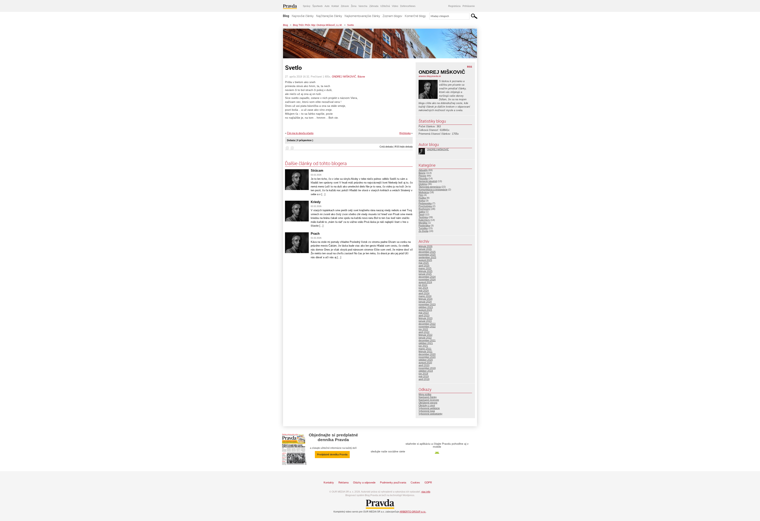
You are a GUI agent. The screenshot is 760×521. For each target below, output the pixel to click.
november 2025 (427, 254)
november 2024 (427, 279)
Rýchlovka (405, 133)
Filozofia (423, 178)
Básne (361, 76)
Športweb (317, 6)
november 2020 (427, 357)
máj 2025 (424, 263)
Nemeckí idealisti (428, 181)
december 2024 (427, 276)
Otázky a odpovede (364, 482)
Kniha (422, 200)
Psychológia (425, 206)
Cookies (415, 482)
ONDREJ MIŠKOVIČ (344, 76)
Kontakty (329, 482)
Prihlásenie (469, 6)
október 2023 (426, 307)
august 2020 (425, 362)
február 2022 (425, 335)
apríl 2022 (424, 332)
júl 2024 (423, 285)
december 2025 (427, 252)
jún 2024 (423, 288)
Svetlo (350, 25)
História (423, 184)
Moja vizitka (425, 394)
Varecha (362, 6)
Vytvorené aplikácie (429, 408)
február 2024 (425, 299)
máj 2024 (424, 290)
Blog (286, 16)
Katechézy (424, 220)
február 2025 (425, 271)
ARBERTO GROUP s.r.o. (413, 511)
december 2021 (427, 340)
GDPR (428, 482)
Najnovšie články (303, 16)
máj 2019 (424, 376)
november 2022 (427, 326)
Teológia (423, 217)
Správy (306, 6)
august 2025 (425, 260)
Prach (315, 233)
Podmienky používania (393, 482)
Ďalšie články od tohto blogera (316, 163)
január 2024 (425, 301)
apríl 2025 (424, 265)
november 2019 (427, 368)
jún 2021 (423, 346)
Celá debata (386, 146)
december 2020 (427, 354)
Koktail (335, 6)
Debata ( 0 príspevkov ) (300, 140)
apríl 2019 (424, 379)
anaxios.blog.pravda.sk (430, 76)
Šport (421, 214)
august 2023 (425, 310)
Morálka (423, 222)
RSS (469, 66)
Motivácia (424, 192)
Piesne (422, 175)
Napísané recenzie (429, 400)
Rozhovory (424, 209)
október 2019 (426, 371)
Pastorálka (424, 225)
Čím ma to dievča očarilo (300, 133)
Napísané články (428, 397)
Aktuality (423, 170)
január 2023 (425, 321)
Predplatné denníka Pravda (332, 454)
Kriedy (316, 202)
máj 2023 (424, 312)
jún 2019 (423, 373)
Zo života (423, 231)
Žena (353, 6)
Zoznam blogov (392, 16)
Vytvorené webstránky (430, 413)
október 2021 (426, 343)
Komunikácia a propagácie (433, 189)
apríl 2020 (424, 365)
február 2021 (425, 351)
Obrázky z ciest (427, 405)
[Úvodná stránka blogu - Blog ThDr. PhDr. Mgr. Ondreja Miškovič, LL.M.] (377, 43)
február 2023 (425, 318)
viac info (425, 491)
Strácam (317, 170)
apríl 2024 (424, 293)
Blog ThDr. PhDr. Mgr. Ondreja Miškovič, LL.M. (317, 25)
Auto (327, 6)
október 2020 (426, 359)
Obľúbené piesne (428, 402)
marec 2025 (425, 268)
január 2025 (425, 274)
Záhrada (373, 6)
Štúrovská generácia (430, 186)
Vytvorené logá (427, 411)
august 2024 (425, 282)
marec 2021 (425, 348)
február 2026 (425, 246)
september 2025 (427, 257)
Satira (422, 211)
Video (395, 6)
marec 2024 (425, 296)
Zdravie (345, 6)
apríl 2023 (424, 315)
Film (421, 195)
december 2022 (427, 323)
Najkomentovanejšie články (362, 16)
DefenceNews (407, 6)
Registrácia (454, 6)
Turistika (423, 228)
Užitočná (385, 6)
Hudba (422, 198)
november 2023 (427, 304)
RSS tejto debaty (404, 146)
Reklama (343, 482)
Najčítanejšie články (329, 16)
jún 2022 (423, 329)
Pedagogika (425, 203)
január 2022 (425, 337)
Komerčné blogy (415, 16)
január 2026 (425, 249)
